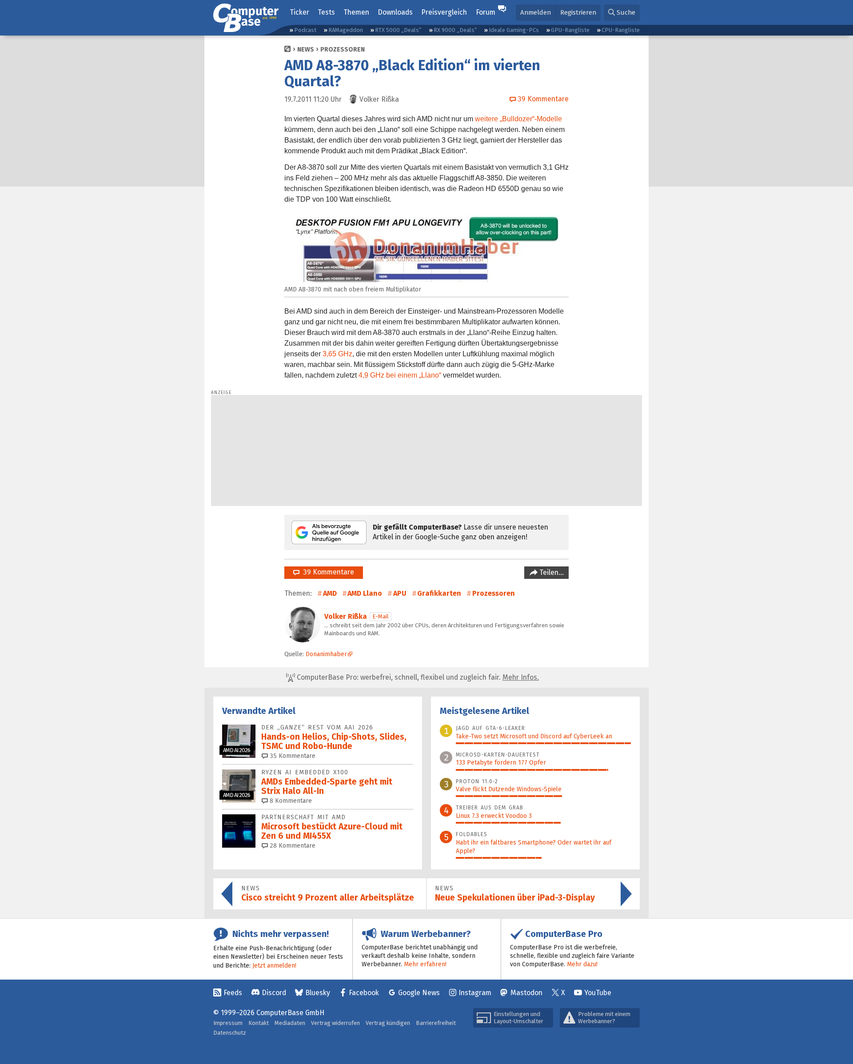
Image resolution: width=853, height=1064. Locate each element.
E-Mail (380, 616)
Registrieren (578, 12)
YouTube (597, 992)
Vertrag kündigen (388, 1023)
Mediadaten (290, 1023)
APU (400, 593)
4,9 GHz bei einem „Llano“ (400, 375)
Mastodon (526, 992)
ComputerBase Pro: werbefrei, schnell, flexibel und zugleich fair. (417, 677)
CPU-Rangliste (621, 30)
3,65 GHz (337, 354)
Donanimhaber (326, 654)
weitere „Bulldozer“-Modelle (518, 119)
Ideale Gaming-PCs (514, 30)
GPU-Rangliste (570, 30)
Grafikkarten (439, 593)
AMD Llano (364, 593)
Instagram (474, 992)
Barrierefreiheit (436, 1023)
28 (291, 845)
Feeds (232, 992)
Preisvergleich (444, 12)
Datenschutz (229, 1032)
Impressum (228, 1023)
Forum (485, 12)
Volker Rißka (345, 616)
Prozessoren (342, 49)
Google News (419, 992)
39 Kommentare (326, 572)
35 (291, 756)
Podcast (305, 30)
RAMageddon (345, 30)
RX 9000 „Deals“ (455, 30)
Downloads (395, 12)
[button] (622, 12)
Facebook (364, 992)
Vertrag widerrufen (335, 1023)
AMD (330, 593)
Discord (274, 992)
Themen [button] (356, 12)
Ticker (299, 12)
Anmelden (535, 12)
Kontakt (258, 1023)
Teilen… (551, 572)
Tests (326, 12)
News (305, 49)
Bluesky (317, 992)
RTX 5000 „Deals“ (398, 30)
